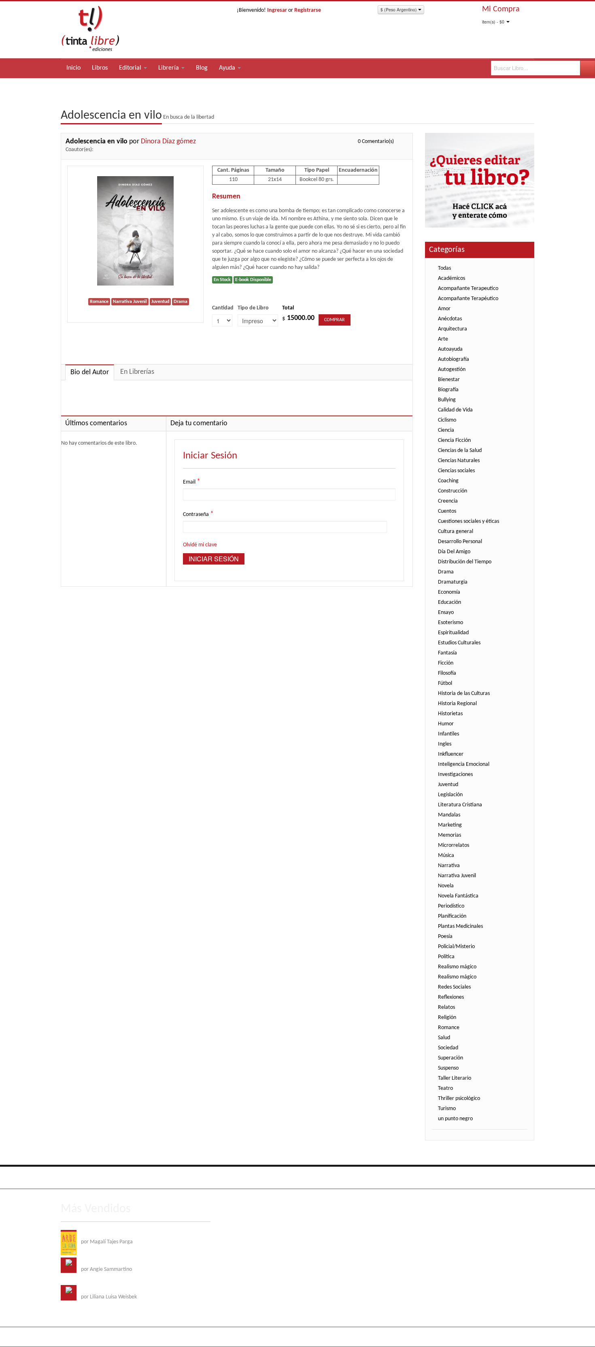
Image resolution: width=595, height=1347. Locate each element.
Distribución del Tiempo (464, 562)
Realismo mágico (457, 967)
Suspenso (448, 1068)
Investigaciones (455, 775)
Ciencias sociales (456, 471)
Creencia (448, 501)
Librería (169, 68)
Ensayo (446, 613)
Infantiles (448, 734)
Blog (202, 68)
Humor (446, 724)
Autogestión (451, 370)
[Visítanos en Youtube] (101, 1177)
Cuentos (447, 511)
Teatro (445, 1088)
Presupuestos (492, 1176)
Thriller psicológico (459, 1099)
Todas (444, 268)
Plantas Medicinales (460, 926)
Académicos (451, 278)
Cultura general (455, 532)
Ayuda (228, 68)
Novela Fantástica (458, 896)
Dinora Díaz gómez (168, 141)
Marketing (450, 825)
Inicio (73, 68)
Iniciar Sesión (214, 558)
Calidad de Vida (455, 410)
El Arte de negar (99, 1261)
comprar (334, 320)
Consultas (523, 1176)
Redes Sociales (454, 987)
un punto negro (455, 1119)
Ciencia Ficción (454, 440)
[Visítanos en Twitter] (84, 1177)
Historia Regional (457, 704)
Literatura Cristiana (460, 805)
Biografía (448, 390)
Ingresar (277, 10)
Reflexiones (451, 997)
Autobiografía (453, 359)
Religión (447, 1018)
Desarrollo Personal (460, 542)
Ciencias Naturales (459, 461)
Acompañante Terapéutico (468, 299)
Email (191, 482)
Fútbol (445, 683)
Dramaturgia (453, 582)
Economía (449, 592)
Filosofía (447, 673)
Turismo (447, 1109)
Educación (449, 602)
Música (446, 856)
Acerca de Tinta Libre (421, 1176)
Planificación (452, 916)
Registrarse (307, 10)
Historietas (450, 714)
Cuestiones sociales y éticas (468, 521)
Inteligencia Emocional (463, 764)
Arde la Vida (94, 1234)
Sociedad (448, 1048)
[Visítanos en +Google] (117, 1177)
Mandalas (449, 815)
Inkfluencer (450, 754)
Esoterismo (450, 623)
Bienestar (449, 380)
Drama (446, 572)
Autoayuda (450, 349)
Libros (100, 68)
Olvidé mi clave (200, 545)
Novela (446, 886)
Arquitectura (452, 329)
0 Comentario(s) (376, 142)
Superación (450, 1058)
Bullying (447, 400)
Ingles (444, 744)
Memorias (449, 835)
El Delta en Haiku (100, 1289)
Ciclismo (447, 420)
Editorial (131, 68)
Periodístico (451, 906)
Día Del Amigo (454, 552)
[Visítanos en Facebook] (68, 1177)
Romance (448, 1028)
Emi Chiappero (518, 1337)
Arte (443, 339)
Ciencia (446, 430)
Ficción (445, 663)
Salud (444, 1038)
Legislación (450, 795)
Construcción (452, 491)
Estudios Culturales (459, 643)
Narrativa (449, 866)
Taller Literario (454, 1078)
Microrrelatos (453, 845)
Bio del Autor (89, 372)
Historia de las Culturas (464, 694)
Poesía (445, 937)
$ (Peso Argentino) (399, 9)
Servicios (461, 1176)
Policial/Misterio (456, 947)
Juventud (448, 785)
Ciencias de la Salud (460, 451)
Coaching (448, 481)
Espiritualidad (453, 633)
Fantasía (447, 653)
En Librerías (137, 372)
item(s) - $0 (493, 22)
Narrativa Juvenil (457, 876)
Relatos (446, 1007)
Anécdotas (450, 319)
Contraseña (198, 514)
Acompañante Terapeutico (468, 289)
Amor (444, 309)
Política (446, 957)
